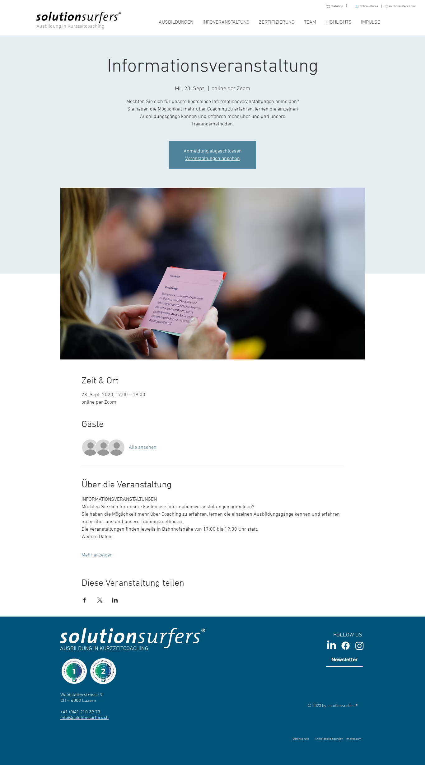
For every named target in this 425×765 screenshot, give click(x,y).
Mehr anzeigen (97, 555)
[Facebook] (345, 645)
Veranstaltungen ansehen (212, 159)
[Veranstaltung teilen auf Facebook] (84, 600)
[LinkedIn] (331, 645)
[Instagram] (359, 645)
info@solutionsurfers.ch (84, 717)
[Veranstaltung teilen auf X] (100, 600)
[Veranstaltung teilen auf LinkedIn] (115, 600)
